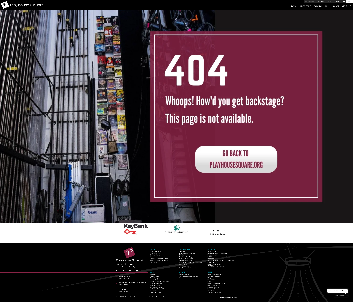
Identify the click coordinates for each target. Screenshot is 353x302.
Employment (211, 280)
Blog (209, 278)
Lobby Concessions (185, 260)
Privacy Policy (155, 296)
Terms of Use (148, 296)
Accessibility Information (187, 253)
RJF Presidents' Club (157, 287)
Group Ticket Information (158, 257)
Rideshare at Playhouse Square (189, 268)
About (344, 6)
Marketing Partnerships (157, 289)
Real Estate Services (214, 285)
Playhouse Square (22, 5)
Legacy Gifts (154, 280)
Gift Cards (321, 1)
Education (318, 6)
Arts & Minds (211, 251)
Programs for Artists (214, 264)
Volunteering (154, 291)
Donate (350, 1)
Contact (336, 6)
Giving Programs (155, 278)
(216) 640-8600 (124, 291)
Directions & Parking (185, 257)
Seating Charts (155, 255)
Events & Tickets (155, 251)
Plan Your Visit (305, 6)
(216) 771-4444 (124, 278)
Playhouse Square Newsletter (189, 276)
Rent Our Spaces (213, 287)
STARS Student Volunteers (216, 266)
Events (293, 6)
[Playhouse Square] (176, 222)
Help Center (183, 255)
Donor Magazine (155, 292)
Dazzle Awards (212, 255)
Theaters (182, 251)
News (180, 278)
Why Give (153, 274)
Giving (327, 6)
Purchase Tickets (310, 1)
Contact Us (330, 1)
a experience (228, 297)
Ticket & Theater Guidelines (159, 259)
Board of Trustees (213, 276)
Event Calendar (155, 253)
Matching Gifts (154, 285)
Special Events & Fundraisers (159, 281)
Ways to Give (154, 276)
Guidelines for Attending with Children (191, 262)
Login (343, 1)
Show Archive (183, 264)
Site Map (163, 296)
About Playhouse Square (215, 274)
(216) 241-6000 (124, 284)
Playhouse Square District (216, 283)
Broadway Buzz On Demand (217, 253)
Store (337, 1)
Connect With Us (184, 274)
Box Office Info (184, 266)
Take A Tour (211, 291)
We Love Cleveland (214, 292)
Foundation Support (157, 283)
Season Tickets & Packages (159, 260)
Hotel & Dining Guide (186, 259)
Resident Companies (214, 289)
